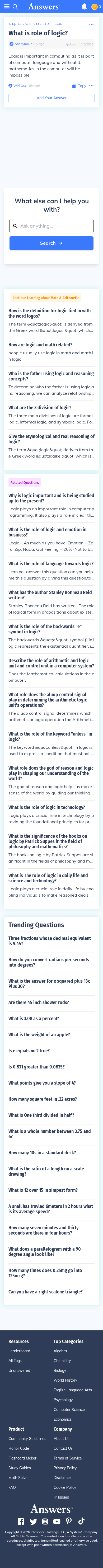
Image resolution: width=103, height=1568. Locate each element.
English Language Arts (73, 1390)
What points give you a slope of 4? (42, 1083)
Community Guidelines (27, 1438)
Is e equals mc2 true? (29, 1051)
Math (28, 24)
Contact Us (63, 1448)
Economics (63, 1419)
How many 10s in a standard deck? (42, 1153)
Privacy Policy (65, 1468)
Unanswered (19, 1370)
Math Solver (18, 1477)
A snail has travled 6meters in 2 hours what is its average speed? (50, 1208)
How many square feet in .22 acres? (42, 1099)
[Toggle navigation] (7, 6)
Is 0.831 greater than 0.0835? (36, 1067)
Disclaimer (62, 1477)
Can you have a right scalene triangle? (45, 1292)
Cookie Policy (65, 1487)
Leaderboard (19, 1351)
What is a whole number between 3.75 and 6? (49, 1133)
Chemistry (62, 1360)
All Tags (15, 1360)
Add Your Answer (52, 98)
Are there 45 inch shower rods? (38, 1002)
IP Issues (61, 1497)
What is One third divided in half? (41, 1115)
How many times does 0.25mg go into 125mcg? (45, 1273)
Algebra (60, 1351)
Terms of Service (68, 1458)
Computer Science (69, 1409)
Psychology (63, 1399)
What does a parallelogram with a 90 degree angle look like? (44, 1251)
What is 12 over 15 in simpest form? (43, 1190)
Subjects (14, 24)
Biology (60, 1370)
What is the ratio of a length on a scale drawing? (46, 1171)
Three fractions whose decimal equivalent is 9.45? (49, 941)
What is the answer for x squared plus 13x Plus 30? (49, 983)
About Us (61, 1438)
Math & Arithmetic (49, 24)
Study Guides (19, 1468)
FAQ (12, 1487)
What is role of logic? (38, 33)
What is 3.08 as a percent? (33, 1018)
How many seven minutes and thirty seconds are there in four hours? (43, 1230)
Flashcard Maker (22, 1458)
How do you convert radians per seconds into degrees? (48, 962)
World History (65, 1380)
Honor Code (18, 1448)
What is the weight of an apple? (39, 1035)
